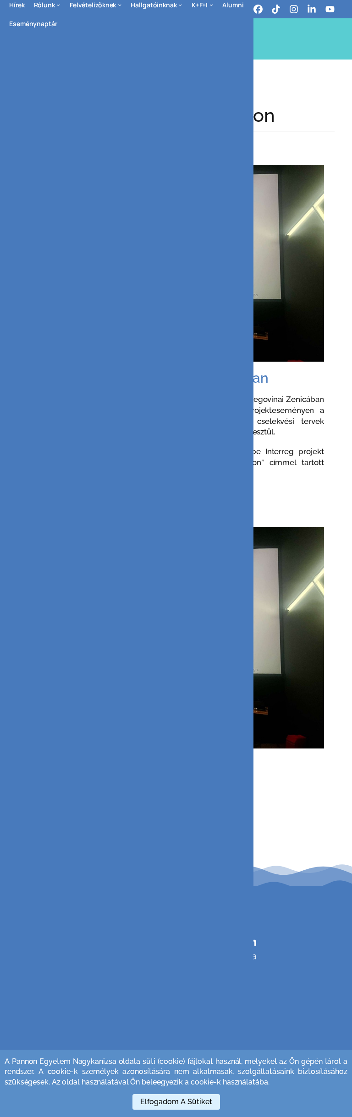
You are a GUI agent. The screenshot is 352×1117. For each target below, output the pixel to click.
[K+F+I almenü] (211, 4)
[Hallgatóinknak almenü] (180, 4)
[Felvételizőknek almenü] (119, 4)
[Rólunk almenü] (58, 4)
